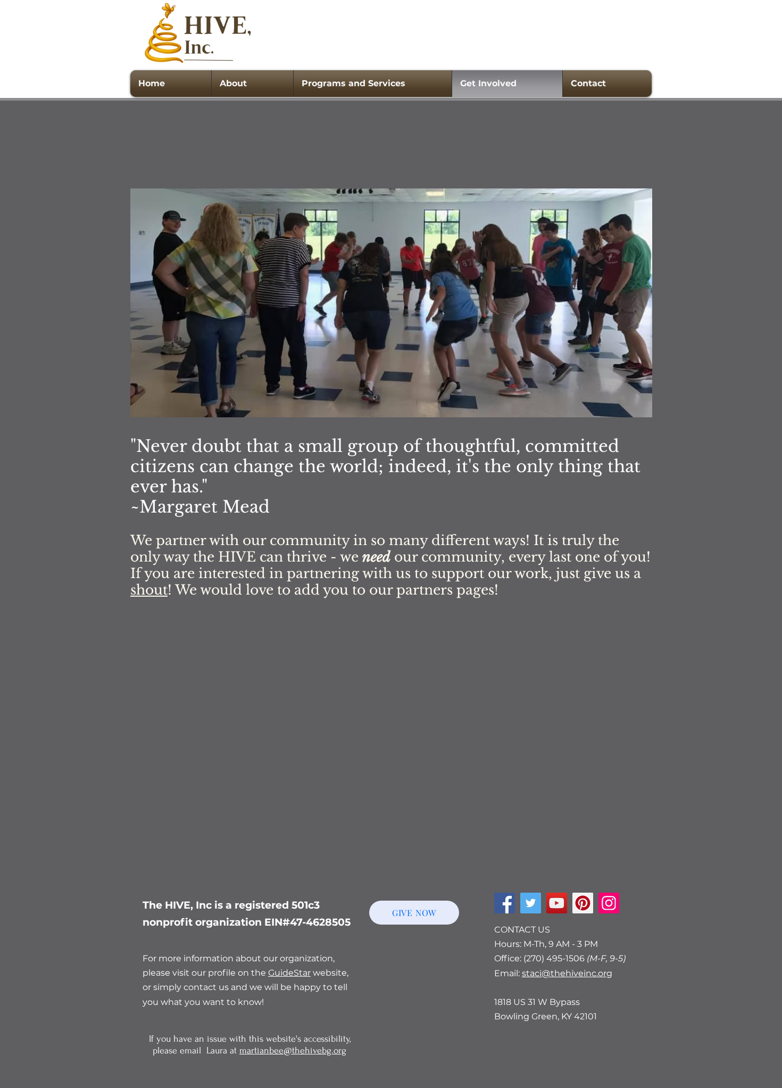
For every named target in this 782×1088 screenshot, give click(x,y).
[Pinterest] (582, 903)
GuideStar (289, 973)
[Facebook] (504, 903)
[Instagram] (608, 903)
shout (149, 590)
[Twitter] (530, 903)
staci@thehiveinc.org (567, 973)
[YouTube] (556, 903)
